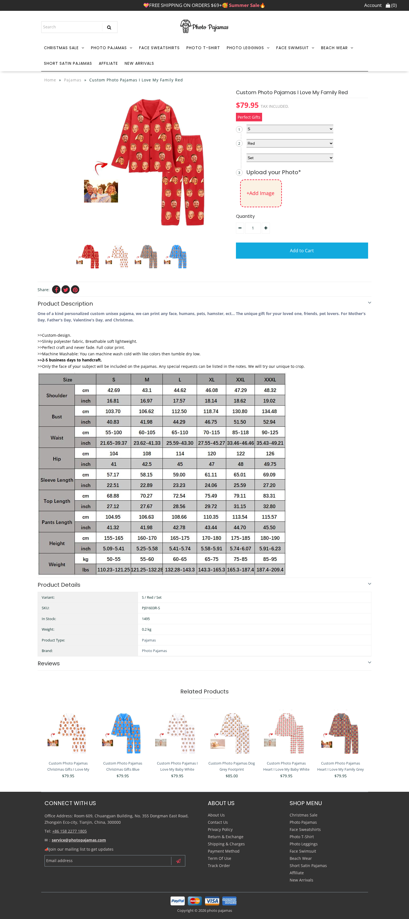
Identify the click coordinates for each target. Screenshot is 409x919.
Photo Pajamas (109, 48)
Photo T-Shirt (203, 48)
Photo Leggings (245, 48)
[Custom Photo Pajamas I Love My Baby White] (177, 733)
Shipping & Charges (226, 843)
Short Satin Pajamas (68, 63)
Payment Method (224, 851)
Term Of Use (219, 858)
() (393, 5)
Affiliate (108, 63)
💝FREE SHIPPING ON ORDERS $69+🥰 (204, 5)
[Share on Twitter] (65, 289)
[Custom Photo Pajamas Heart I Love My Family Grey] (340, 733)
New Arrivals (139, 63)
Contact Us (218, 822)
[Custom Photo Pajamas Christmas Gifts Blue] (123, 733)
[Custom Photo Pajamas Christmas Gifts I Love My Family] (68, 733)
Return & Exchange (225, 836)
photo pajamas (219, 910)
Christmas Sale (61, 48)
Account (373, 5)
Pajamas (73, 80)
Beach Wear (334, 48)
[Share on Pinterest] (75, 289)
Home (50, 80)
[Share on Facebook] (56, 289)
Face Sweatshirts (159, 48)
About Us (216, 815)
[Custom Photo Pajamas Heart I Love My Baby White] (286, 733)
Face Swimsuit (292, 48)
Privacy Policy (220, 829)
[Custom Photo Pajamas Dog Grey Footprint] (231, 733)
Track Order (219, 865)
